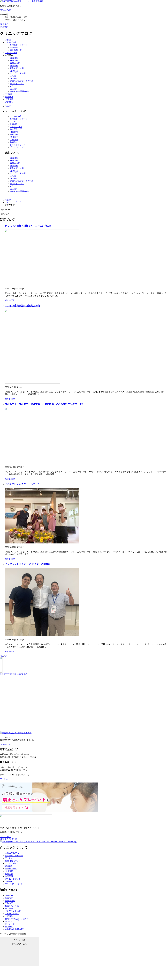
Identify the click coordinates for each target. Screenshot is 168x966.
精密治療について (13, 861)
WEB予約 (23, 674)
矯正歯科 (14, 89)
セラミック (15, 86)
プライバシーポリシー (20, 147)
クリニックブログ (18, 145)
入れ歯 (13, 76)
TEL (8, 674)
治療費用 (9, 97)
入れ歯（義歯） (12, 914)
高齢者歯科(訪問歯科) (19, 91)
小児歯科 (14, 78)
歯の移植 (14, 71)
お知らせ (14, 142)
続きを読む (10, 300)
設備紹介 (14, 47)
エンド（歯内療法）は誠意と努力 (22, 305)
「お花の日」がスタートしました (22, 484)
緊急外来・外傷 (17, 68)
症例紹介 (9, 94)
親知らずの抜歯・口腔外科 (21, 81)
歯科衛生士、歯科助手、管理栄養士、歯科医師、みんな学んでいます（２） (44, 404)
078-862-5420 (5, 10)
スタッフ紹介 (11, 53)
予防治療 (14, 66)
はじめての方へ (12, 42)
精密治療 (14, 134)
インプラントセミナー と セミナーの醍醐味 (28, 564)
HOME (8, 40)
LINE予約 (14, 674)
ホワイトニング (17, 84)
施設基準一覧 (16, 50)
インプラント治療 (18, 73)
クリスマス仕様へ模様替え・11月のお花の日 (28, 225)
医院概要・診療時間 (19, 45)
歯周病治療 (15, 63)
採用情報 (9, 99)
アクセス (9, 102)
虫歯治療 (14, 58)
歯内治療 (14, 60)
